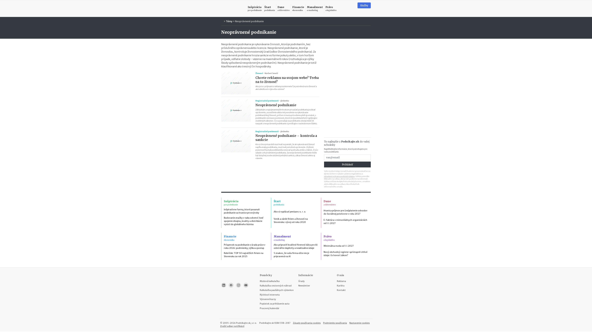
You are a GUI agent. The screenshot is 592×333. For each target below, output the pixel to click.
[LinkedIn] (223, 285)
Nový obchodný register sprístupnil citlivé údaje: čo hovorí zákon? (345, 254)
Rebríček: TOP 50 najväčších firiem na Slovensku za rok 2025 (243, 255)
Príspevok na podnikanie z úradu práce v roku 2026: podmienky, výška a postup (244, 246)
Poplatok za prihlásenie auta (274, 303)
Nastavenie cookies (359, 323)
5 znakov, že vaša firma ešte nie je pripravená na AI (291, 255)
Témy (229, 21)
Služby (364, 5)
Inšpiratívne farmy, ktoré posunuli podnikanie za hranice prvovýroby (242, 211)
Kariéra (340, 285)
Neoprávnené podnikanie (249, 21)
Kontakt (341, 290)
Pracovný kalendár (269, 308)
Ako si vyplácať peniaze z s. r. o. (290, 211)
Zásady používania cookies (307, 323)
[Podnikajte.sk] (232, 8)
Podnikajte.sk (266, 323)
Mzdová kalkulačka (270, 281)
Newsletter (304, 285)
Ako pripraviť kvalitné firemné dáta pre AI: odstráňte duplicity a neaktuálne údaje (296, 246)
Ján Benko (284, 101)
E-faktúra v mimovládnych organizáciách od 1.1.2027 (345, 222)
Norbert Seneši (271, 73)
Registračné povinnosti (267, 101)
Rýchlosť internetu (270, 294)
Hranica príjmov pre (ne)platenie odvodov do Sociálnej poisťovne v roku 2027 (345, 212)
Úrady (301, 281)
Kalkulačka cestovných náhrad (276, 285)
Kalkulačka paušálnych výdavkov (277, 290)
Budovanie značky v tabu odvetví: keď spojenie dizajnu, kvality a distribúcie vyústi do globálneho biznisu (243, 221)
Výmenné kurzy (268, 299)
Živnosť (259, 73)
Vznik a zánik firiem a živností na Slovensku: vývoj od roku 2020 (291, 221)
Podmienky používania (335, 323)
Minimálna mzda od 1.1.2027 (339, 246)
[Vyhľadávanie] (351, 8)
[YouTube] (245, 285)
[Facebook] (231, 285)
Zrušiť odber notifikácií (232, 326)
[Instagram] (238, 285)
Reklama (341, 281)
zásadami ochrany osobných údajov (339, 176)
